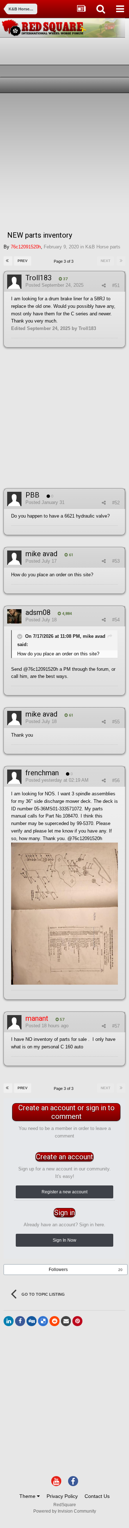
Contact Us (97, 1496)
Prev (23, 261)
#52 (116, 502)
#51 (116, 285)
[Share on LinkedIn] (9, 1321)
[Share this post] (104, 285)
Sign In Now (64, 1240)
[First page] (8, 261)
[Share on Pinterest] (77, 1321)
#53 (116, 561)
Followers (58, 1269)
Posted (54, 285)
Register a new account (64, 1191)
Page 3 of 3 (65, 261)
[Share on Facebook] (20, 1321)
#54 (116, 619)
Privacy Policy (62, 1496)
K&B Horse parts (102, 246)
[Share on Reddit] (54, 1321)
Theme (28, 1496)
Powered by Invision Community (64, 1511)
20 (120, 1270)
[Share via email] (66, 1321)
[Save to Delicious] (43, 1321)
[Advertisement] (64, 161)
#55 (116, 721)
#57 (116, 1026)
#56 (116, 780)
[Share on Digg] (32, 1321)
